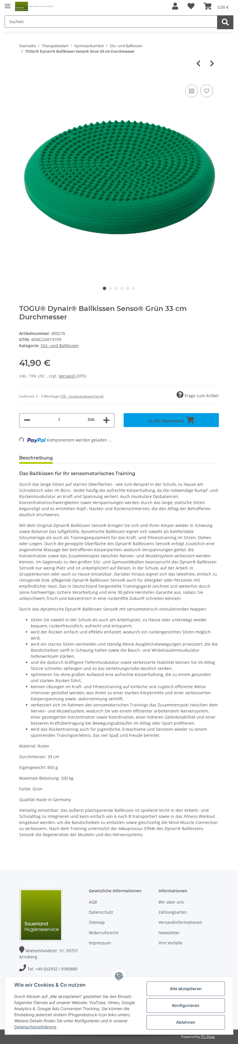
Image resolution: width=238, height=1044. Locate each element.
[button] (175, 6)
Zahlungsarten (172, 912)
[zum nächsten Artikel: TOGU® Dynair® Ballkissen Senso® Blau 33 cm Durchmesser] (212, 64)
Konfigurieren (185, 1005)
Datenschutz (101, 912)
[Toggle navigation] (7, 3)
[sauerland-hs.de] (34, 6)
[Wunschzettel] (191, 6)
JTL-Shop (208, 1036)
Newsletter (169, 932)
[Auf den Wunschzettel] (206, 91)
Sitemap (97, 922)
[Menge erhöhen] (106, 420)
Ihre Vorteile (170, 943)
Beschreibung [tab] (36, 458)
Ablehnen (185, 1022)
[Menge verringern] (27, 420)
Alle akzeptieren (186, 988)
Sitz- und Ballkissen (60, 345)
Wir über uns (171, 902)
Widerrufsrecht (103, 932)
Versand (67, 376)
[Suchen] (225, 22)
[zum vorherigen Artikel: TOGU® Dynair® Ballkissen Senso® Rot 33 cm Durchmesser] (198, 64)
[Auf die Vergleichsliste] (191, 91)
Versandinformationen (180, 922)
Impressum (100, 943)
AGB (93, 902)
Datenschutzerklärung (35, 1026)
